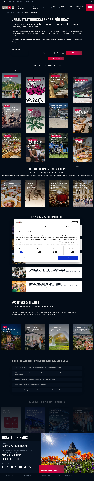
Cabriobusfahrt (79, 82)
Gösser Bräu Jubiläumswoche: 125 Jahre (82, 113)
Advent (27, 2)
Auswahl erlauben (47, 257)
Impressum (58, 475)
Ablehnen (25, 257)
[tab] (39, 65)
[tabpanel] (47, 118)
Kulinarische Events (9, 183)
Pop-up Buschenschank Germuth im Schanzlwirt (11, 138)
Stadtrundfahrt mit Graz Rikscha (58, 138)
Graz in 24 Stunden (32, 410)
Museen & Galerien (32, 327)
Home (3, 2)
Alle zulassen (68, 257)
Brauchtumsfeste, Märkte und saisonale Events (47, 270)
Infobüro (63, 7)
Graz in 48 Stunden (56, 410)
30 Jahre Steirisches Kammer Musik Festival (11, 108)
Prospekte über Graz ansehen (49, 470)
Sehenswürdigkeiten (9, 329)
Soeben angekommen (21, 7)
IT (91, 2)
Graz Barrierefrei (35, 7)
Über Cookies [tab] (69, 227)
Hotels (46, 7)
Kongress (20, 2)
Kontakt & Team (18, 475)
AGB (38, 475)
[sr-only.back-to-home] (9, 7)
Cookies (78, 475)
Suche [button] (71, 7)
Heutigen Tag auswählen (56, 58)
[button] (3, 466)
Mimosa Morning (79, 142)
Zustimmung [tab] (25, 227)
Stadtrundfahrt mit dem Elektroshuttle (58, 106)
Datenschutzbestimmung (47, 475)
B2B (33, 2)
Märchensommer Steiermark (32, 83)
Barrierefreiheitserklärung (68, 475)
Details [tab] (47, 227)
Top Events (30, 183)
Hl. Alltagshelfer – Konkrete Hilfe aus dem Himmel (58, 79)
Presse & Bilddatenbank (29, 475)
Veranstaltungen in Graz (17, 12)
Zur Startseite (5, 12)
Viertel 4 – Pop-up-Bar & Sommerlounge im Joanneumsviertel (35, 143)
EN (87, 2)
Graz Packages (79, 410)
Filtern (74, 53)
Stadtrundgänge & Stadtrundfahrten (80, 184)
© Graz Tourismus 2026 (7, 475)
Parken (54, 7)
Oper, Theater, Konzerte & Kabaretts (59, 184)
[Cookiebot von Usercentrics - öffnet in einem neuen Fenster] (72, 222)
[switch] (39, 252)
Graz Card (6, 410)
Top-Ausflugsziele (56, 327)
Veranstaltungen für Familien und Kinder (44, 284)
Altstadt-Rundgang (10, 78)
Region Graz (11, 2)
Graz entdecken (80, 327)
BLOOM (29, 112)
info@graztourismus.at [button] (14, 445)
